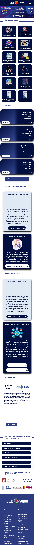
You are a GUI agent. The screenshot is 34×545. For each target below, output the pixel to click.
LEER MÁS (11, 424)
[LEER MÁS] (17, 413)
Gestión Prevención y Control (8, 530)
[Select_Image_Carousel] (11, 16)
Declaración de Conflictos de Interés (8, 521)
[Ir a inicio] (17, 2)
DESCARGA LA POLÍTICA (17, 365)
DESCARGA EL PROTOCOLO (17, 316)
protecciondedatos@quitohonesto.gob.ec (17, 360)
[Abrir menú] (30, 3)
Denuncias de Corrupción (8, 516)
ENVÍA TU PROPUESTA (17, 228)
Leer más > (5, 122)
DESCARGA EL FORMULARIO (17, 370)
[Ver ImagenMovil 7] (17, 12)
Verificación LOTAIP (10, 526)
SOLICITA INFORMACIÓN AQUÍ (17, 266)
